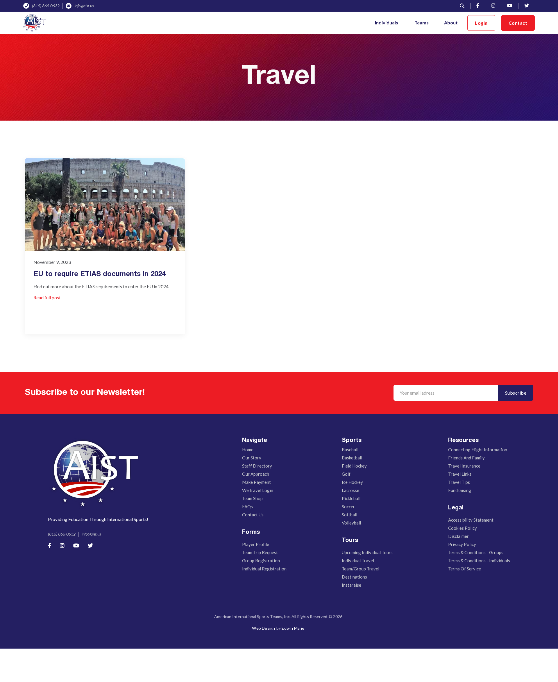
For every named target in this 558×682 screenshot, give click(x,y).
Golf (346, 474)
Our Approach (255, 474)
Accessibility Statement (470, 519)
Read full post (47, 297)
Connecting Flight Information (477, 449)
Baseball (350, 449)
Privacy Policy (462, 544)
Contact (518, 23)
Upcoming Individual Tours (367, 552)
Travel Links (459, 474)
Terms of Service (464, 568)
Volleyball (351, 522)
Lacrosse (350, 490)
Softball (349, 514)
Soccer (348, 506)
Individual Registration (264, 568)
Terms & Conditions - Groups (475, 552)
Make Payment (256, 482)
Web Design (263, 628)
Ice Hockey (352, 482)
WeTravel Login (257, 490)
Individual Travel (358, 560)
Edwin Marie (293, 628)
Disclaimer (458, 536)
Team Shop (252, 498)
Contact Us (253, 514)
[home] (34, 23)
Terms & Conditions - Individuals (479, 560)
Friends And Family (466, 457)
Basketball (352, 457)
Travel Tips (459, 482)
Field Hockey (354, 465)
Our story (251, 457)
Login (481, 23)
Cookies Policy (462, 528)
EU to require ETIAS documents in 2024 (99, 274)
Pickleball (351, 498)
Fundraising (459, 490)
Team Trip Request (260, 552)
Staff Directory (257, 465)
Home (247, 449)
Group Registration (261, 560)
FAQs (247, 506)
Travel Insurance (464, 465)
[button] (387, 23)
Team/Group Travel (360, 568)
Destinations (354, 576)
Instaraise (351, 585)
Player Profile (255, 544)
